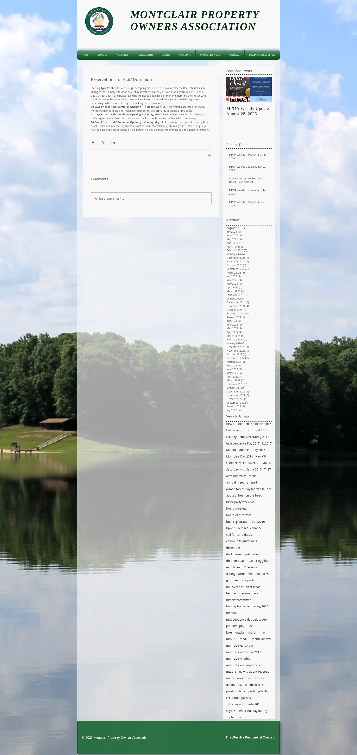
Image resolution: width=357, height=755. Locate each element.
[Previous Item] (233, 90)
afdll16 (253, 476)
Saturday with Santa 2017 (244, 469)
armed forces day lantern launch (249, 489)
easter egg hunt (260, 561)
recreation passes (238, 698)
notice (230, 678)
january (231, 626)
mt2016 (231, 671)
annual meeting (237, 482)
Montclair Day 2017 (251, 450)
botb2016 (258, 522)
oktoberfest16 (253, 685)
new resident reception (255, 671)
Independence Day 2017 (243, 443)
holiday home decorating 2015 (247, 606)
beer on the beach (251, 495)
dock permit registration (243, 554)
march (252, 632)
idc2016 (231, 613)
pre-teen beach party (241, 691)
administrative (236, 476)
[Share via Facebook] (93, 143)
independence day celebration (247, 619)
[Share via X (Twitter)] (103, 143)
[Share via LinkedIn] (113, 143)
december (233, 548)
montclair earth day (239, 645)
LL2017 (267, 443)
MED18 (231, 450)
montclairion (235, 665)
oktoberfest (234, 685)
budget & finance (250, 528)
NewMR (260, 456)
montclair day (261, 639)
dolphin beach (236, 561)
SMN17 (253, 463)
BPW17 (231, 424)
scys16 (230, 711)
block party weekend (240, 502)
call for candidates (239, 535)
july (241, 626)
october (259, 678)
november (244, 678)
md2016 (231, 639)
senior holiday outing (252, 711)
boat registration (237, 522)
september (233, 717)
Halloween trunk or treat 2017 (247, 430)
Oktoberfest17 (236, 463)
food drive (262, 574)
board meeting (236, 508)
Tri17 (267, 469)
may (262, 632)
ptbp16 (263, 691)
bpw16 (231, 528)
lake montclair (236, 632)
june (250, 626)
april (254, 482)
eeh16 (230, 567)
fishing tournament (239, 574)
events (252, 567)
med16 (244, 639)
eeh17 (241, 567)
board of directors (238, 515)
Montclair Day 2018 (239, 456)
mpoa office (254, 665)
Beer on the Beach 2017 (254, 424)
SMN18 (266, 463)
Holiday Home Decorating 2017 (247, 437)
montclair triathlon (239, 658)
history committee (238, 600)
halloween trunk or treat (243, 587)
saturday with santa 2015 (243, 704)
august (231, 495)
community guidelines (241, 541)
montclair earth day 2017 (243, 652)
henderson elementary (242, 593)
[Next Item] (265, 90)
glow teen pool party (240, 580)
